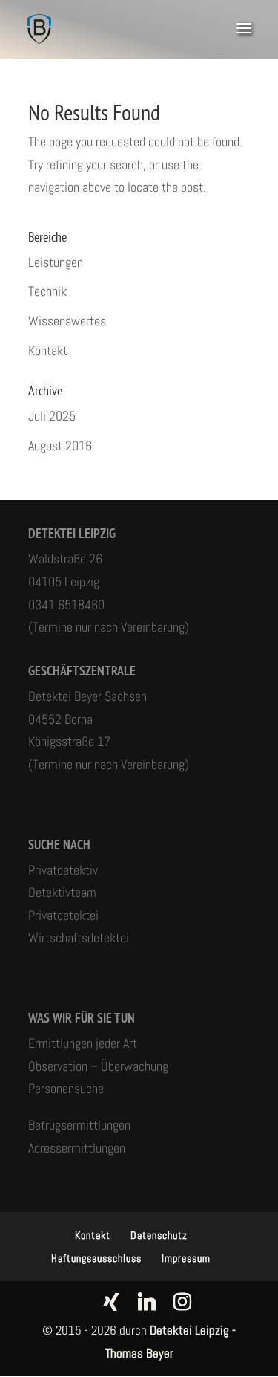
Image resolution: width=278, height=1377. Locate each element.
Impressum (186, 1258)
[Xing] (111, 1302)
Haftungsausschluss (96, 1258)
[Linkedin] (147, 1302)
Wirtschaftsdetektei (78, 937)
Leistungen (55, 261)
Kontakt (47, 350)
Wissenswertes (67, 320)
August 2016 (60, 445)
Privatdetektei (63, 915)
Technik (47, 290)
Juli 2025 (52, 415)
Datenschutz (159, 1235)
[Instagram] (182, 1302)
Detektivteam (62, 892)
